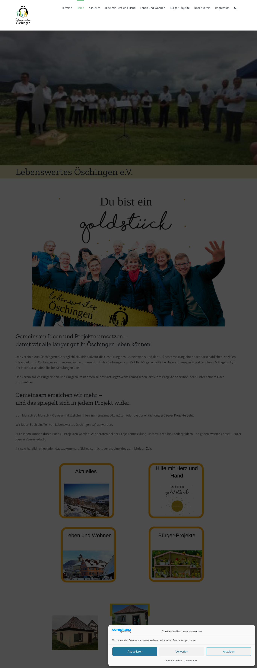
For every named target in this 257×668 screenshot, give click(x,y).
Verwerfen (182, 651)
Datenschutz (190, 660)
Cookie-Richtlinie (173, 660)
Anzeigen (228, 651)
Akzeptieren (135, 651)
